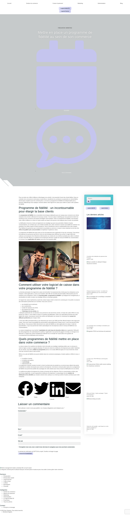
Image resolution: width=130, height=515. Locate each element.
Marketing (80, 3)
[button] (25, 389)
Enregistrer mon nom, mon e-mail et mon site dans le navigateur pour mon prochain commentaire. (47, 447)
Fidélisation (61, 27)
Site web (20, 441)
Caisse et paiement (58, 3)
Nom (20, 429)
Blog (121, 3)
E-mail (20, 435)
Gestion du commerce (32, 3)
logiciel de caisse (37, 292)
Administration (101, 3)
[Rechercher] (88, 201)
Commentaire (22, 411)
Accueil (9, 3)
